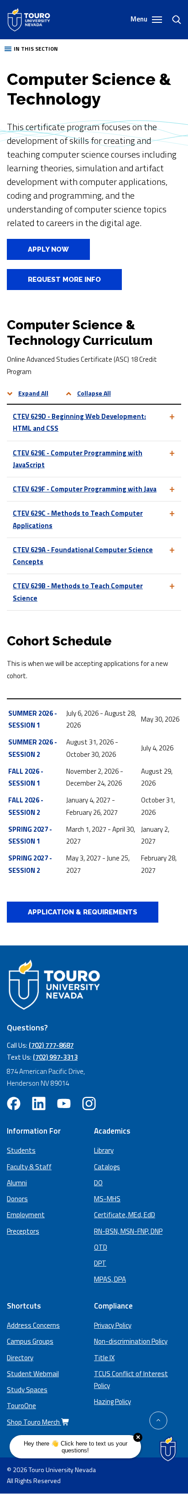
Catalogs (107, 1166)
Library (104, 1150)
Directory (20, 1357)
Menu (140, 19)
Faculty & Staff (29, 1166)
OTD (100, 1247)
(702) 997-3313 (55, 1057)
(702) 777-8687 (51, 1045)
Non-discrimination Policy (130, 1341)
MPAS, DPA (110, 1279)
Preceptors (23, 1231)
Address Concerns (33, 1325)
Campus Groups (30, 1341)
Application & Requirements (82, 912)
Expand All (33, 393)
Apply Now (38, 249)
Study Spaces (27, 1389)
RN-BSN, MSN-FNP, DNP (128, 1231)
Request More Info (64, 279)
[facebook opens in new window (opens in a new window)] (14, 1103)
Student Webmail (33, 1373)
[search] (173, 19)
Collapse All (94, 393)
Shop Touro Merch (34, 1422)
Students (21, 1150)
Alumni (17, 1182)
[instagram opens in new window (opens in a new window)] (89, 1103)
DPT (100, 1263)
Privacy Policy (112, 1325)
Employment (26, 1214)
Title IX (104, 1357)
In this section (36, 48)
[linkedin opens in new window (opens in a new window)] (39, 1103)
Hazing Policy (112, 1401)
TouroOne (21, 1405)
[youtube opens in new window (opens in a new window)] (64, 1103)
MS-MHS (107, 1198)
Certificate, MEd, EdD (124, 1214)
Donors (17, 1198)
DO (98, 1182)
